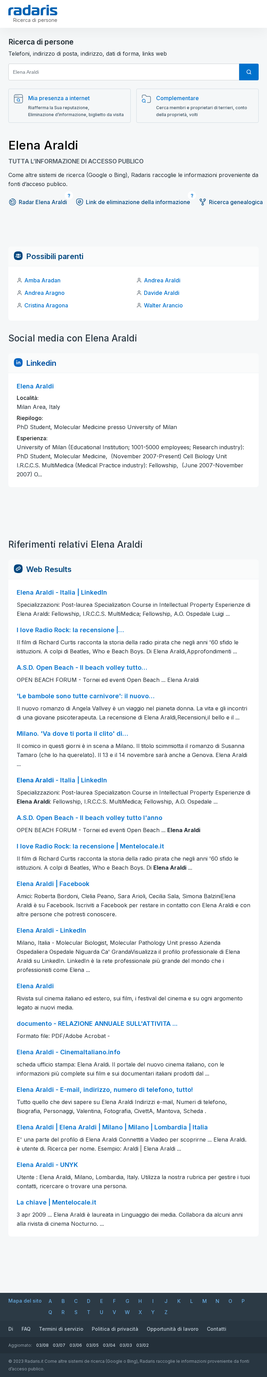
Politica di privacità (115, 1329)
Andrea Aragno (44, 292)
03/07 (59, 1345)
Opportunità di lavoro (173, 1329)
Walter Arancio (163, 305)
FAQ (26, 1329)
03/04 (109, 1345)
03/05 (92, 1345)
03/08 (42, 1345)
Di (10, 1329)
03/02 (142, 1345)
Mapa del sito (25, 1301)
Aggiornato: (20, 1345)
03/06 (76, 1345)
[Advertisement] (133, 231)
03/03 (126, 1345)
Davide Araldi (161, 292)
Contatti (216, 1329)
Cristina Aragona (46, 305)
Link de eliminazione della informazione (138, 202)
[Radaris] (32, 10)
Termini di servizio (61, 1329)
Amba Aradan (42, 280)
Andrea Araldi (162, 280)
